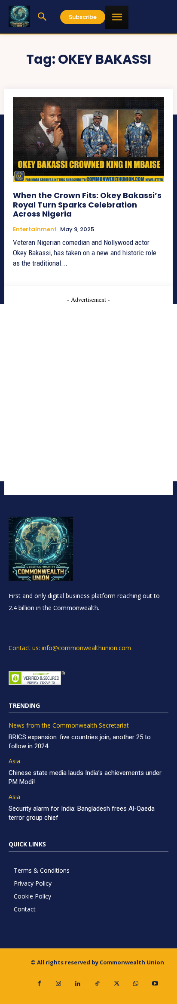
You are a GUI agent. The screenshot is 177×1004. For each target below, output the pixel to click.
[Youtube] (155, 983)
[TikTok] (97, 983)
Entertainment (35, 229)
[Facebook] (39, 983)
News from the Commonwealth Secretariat (69, 725)
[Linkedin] (77, 983)
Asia (14, 761)
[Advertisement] (88, 392)
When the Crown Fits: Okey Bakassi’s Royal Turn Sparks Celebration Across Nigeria (87, 204)
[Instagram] (58, 983)
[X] (116, 983)
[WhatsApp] (135, 983)
